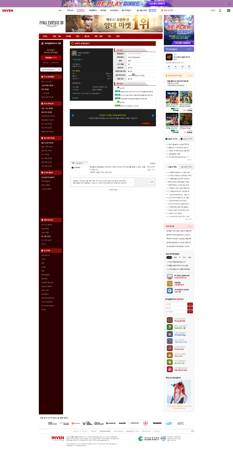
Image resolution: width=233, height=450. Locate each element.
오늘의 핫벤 (45, 229)
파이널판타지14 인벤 (53, 43)
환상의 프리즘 (139, 75)
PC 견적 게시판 (46, 240)
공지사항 (156, 431)
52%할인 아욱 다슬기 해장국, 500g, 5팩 (178, 231)
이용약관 (93, 431)
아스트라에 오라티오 (47, 306)
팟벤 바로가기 (45, 255)
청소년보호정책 (118, 431)
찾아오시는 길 (146, 431)
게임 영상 (44, 279)
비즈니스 (84, 431)
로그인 (213, 10)
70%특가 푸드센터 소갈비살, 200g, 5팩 (178, 239)
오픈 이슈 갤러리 (46, 225)
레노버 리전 (45, 290)
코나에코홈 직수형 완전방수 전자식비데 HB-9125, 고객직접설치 (179, 246)
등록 (151, 182)
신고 (153, 170)
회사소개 (76, 431)
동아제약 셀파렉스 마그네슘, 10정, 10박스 (179, 242)
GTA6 (43, 310)
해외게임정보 (45, 275)
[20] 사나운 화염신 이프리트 (130, 106)
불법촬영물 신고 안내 (132, 431)
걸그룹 (43, 267)
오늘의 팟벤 (45, 232)
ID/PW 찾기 (55, 63)
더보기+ (189, 49)
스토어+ (189, 76)
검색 (59, 69)
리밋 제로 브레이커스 (48, 298)
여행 (42, 271)
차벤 (42, 263)
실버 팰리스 (45, 294)
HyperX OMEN (46, 286)
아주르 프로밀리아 (47, 302)
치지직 (43, 259)
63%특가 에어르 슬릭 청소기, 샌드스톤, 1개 (179, 235)
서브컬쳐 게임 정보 (47, 282)
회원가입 (45, 63)
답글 (148, 170)
